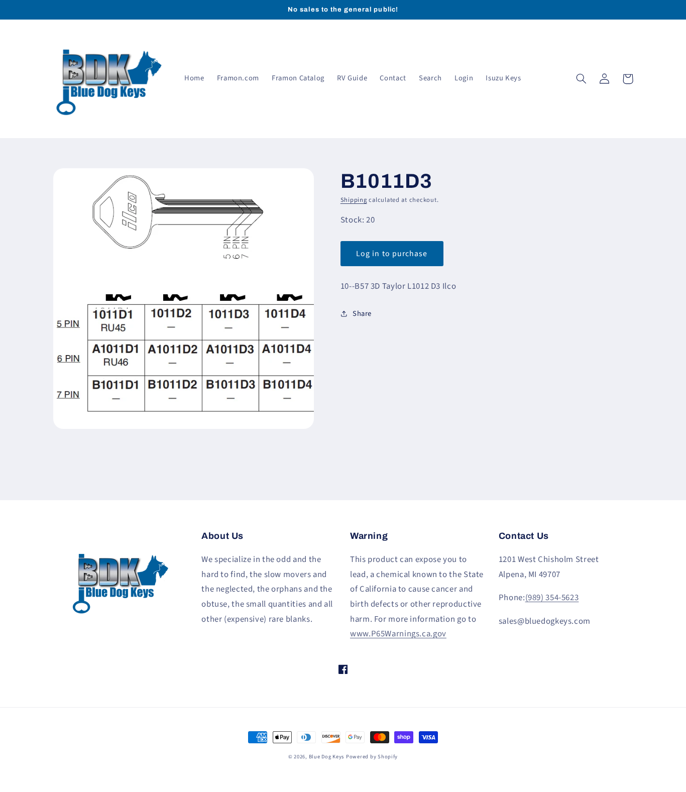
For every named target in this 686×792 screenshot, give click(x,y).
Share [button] (362, 313)
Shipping (353, 199)
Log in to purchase (391, 253)
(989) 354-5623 (552, 598)
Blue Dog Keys (327, 756)
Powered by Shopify (372, 756)
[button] (581, 78)
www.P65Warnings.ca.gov (398, 634)
